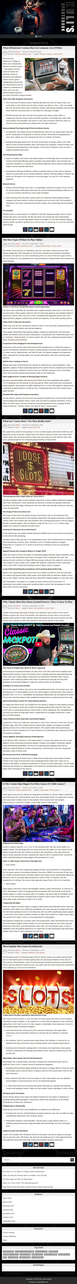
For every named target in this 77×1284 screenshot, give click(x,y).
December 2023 (8, 1213)
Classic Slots (49, 608)
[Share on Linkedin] (46, 229)
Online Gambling (21, 246)
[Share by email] (51, 229)
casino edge (27, 847)
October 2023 (8, 1217)
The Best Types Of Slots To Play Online (22, 239)
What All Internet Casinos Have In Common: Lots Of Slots (32, 48)
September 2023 (9, 1221)
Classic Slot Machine (36, 608)
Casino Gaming (21, 54)
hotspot (9, 1035)
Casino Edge (44, 790)
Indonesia (31, 952)
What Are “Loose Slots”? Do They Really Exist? (27, 421)
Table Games (54, 790)
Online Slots (58, 54)
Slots (29, 54)
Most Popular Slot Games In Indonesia (22, 946)
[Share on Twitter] (30, 229)
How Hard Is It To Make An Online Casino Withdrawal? (23, 1171)
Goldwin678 (25, 1024)
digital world (53, 523)
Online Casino (51, 1254)
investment (18, 694)
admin (18, 52)
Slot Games (40, 952)
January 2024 (8, 1210)
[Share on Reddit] (35, 229)
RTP (38, 427)
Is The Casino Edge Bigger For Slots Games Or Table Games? (34, 784)
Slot (4, 383)
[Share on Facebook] (25, 229)
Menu (40, 36)
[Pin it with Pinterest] (41, 229)
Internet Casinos (46, 54)
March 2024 (7, 1202)
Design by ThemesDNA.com (38, 1282)
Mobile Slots (46, 246)
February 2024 (8, 1206)
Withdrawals (37, 1257)
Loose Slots (32, 427)
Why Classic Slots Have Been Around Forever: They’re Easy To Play (37, 602)
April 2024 (7, 1198)
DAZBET (14, 1024)
